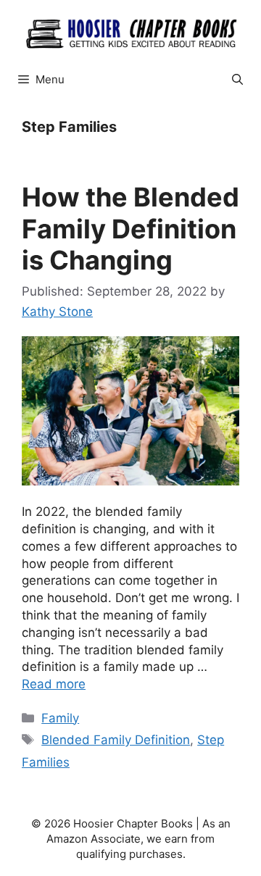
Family (60, 718)
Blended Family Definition (115, 740)
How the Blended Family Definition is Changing (130, 228)
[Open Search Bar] (237, 79)
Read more (54, 684)
